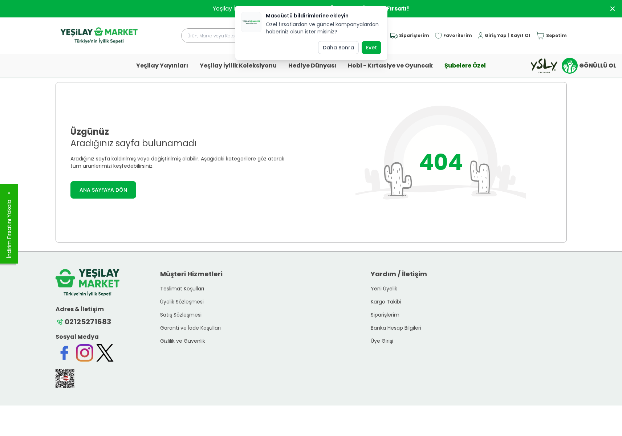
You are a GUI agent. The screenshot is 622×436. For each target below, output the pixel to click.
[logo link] (99, 35)
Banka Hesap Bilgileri (396, 327)
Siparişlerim (385, 314)
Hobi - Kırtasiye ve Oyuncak (390, 65)
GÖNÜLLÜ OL (597, 65)
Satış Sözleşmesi (181, 314)
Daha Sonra (338, 47)
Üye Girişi (382, 341)
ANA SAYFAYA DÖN (103, 189)
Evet (371, 47)
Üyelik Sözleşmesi (182, 301)
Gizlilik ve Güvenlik (182, 341)
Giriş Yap (496, 35)
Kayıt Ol (520, 35)
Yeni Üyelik (384, 288)
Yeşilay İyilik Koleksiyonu (238, 65)
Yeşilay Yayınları (162, 65)
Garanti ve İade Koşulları (190, 327)
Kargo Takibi (386, 301)
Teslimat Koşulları (182, 288)
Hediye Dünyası (312, 65)
